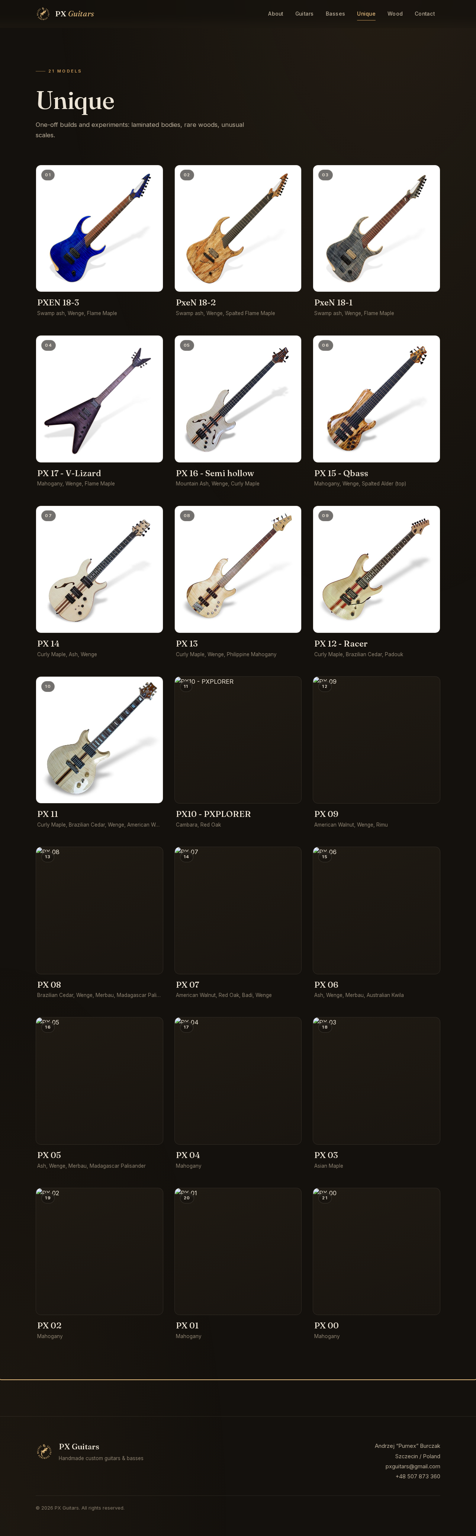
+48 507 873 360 (417, 1476)
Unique (366, 14)
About (275, 14)
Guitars (304, 14)
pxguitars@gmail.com (413, 1466)
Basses (335, 14)
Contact (425, 14)
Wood (395, 14)
